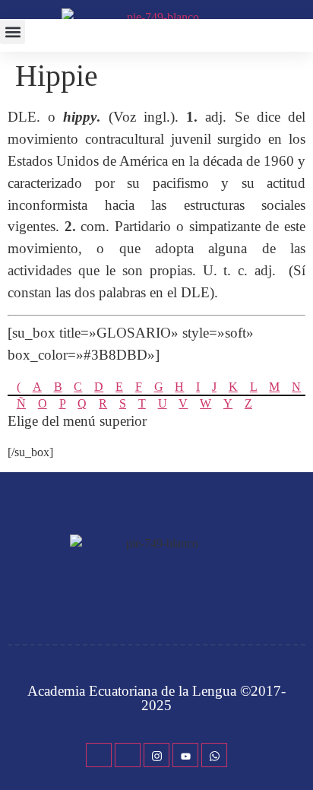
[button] (12, 31)
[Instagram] (156, 755)
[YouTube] (185, 755)
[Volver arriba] (294, 756)
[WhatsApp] (214, 755)
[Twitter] (128, 755)
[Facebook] (99, 755)
